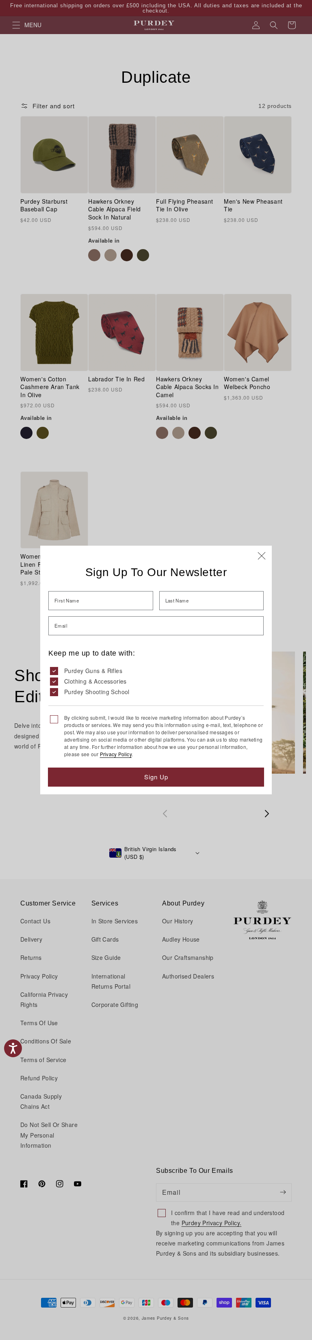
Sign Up (156, 776)
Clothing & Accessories (95, 681)
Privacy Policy (116, 754)
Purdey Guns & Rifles (93, 671)
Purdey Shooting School (97, 692)
